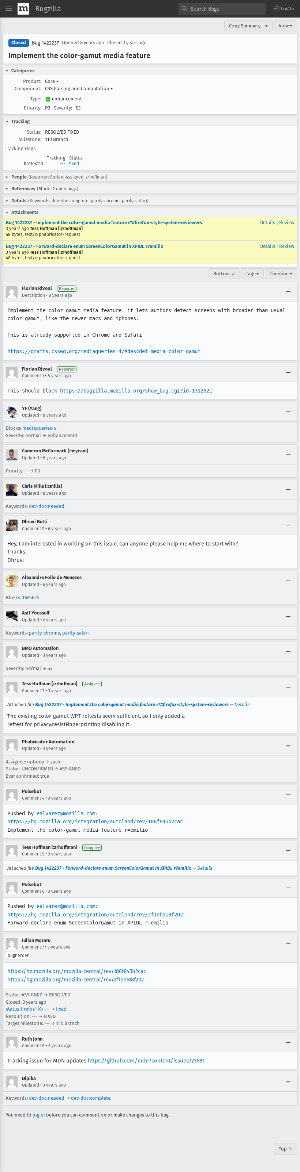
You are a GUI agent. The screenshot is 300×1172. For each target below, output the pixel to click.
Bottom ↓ (224, 273)
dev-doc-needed (46, 506)
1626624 (30, 597)
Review (286, 222)
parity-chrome (44, 633)
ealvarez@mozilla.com (66, 813)
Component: (28, 88)
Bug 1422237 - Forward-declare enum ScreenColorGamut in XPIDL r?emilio (85, 246)
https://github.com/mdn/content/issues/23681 (146, 1060)
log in (39, 1115)
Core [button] (52, 81)
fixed (74, 163)
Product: (32, 81)
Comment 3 (33, 690)
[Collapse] (288, 292)
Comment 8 (33, 1045)
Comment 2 (33, 528)
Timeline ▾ (281, 273)
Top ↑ (285, 1149)
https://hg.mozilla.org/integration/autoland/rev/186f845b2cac (95, 821)
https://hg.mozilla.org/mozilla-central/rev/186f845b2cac (76, 971)
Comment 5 (33, 854)
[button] (283, 9)
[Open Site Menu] (9, 9)
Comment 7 (33, 947)
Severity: (63, 108)
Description (33, 295)
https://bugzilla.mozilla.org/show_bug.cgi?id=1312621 (136, 391)
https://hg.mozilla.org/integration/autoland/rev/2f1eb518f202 (95, 915)
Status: (34, 132)
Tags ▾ (252, 273)
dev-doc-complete (90, 1098)
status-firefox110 (24, 1009)
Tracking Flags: (21, 148)
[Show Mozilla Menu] (23, 9)
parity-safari (75, 633)
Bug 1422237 (45, 43)
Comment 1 (33, 375)
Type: (35, 99)
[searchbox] (222, 9)
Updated (30, 415)
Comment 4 (33, 798)
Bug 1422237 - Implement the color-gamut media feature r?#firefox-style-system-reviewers (104, 222)
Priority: (32, 108)
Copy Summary (244, 25)
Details (267, 222)
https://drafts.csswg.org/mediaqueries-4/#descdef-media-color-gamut (103, 351)
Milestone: (30, 139)
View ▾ (285, 25)
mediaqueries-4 (39, 428)
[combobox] (222, 9)
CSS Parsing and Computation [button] (79, 88)
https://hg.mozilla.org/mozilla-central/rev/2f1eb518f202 (75, 979)
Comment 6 (33, 891)
